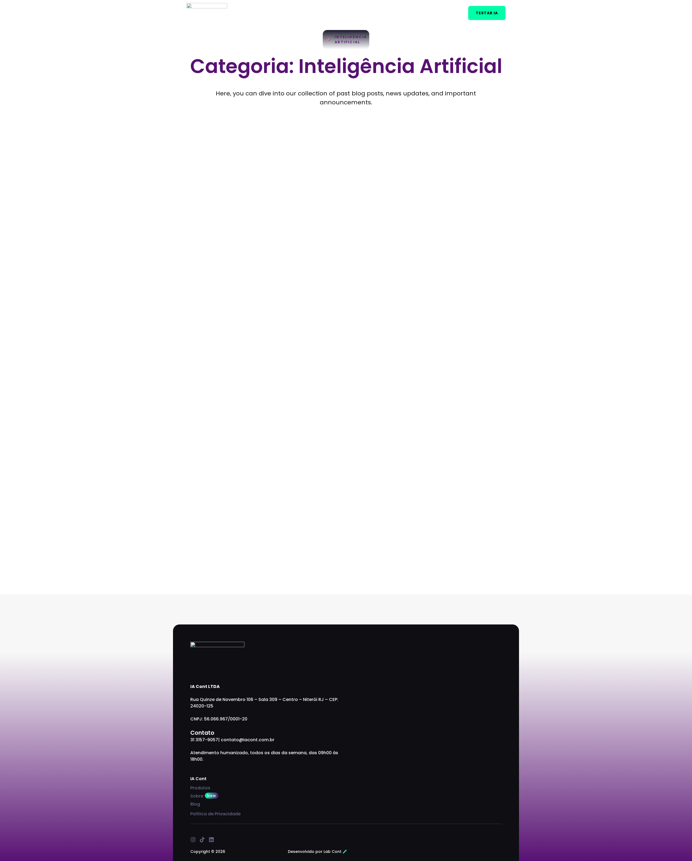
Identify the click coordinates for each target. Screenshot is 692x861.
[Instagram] (193, 839)
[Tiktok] (202, 839)
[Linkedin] (211, 839)
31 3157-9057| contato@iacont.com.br (232, 740)
